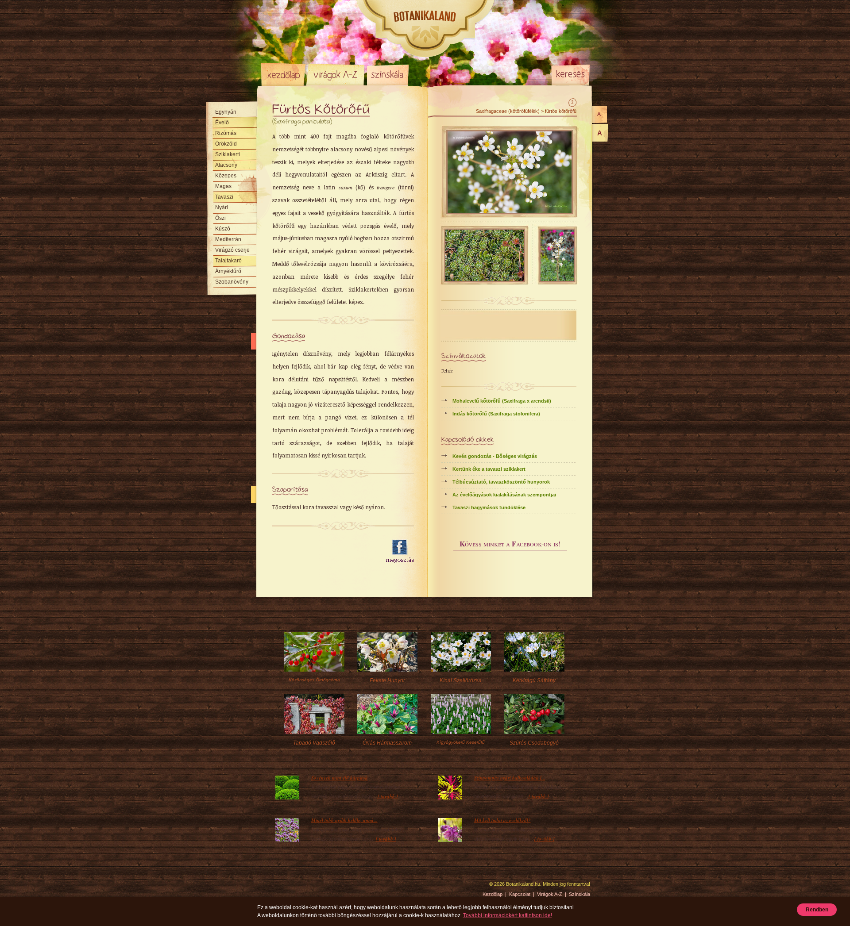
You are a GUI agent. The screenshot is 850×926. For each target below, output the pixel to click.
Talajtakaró (228, 260)
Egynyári (225, 112)
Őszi (220, 218)
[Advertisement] (324, 551)
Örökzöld (226, 144)
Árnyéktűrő (228, 271)
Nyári (221, 207)
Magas (223, 186)
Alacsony (226, 165)
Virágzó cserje (232, 250)
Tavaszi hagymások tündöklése (488, 507)
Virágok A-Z (336, 74)
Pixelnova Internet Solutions (282, 887)
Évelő (222, 122)
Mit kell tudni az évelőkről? (502, 820)
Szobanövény (231, 282)
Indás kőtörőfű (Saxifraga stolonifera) (496, 413)
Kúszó (222, 229)
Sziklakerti (227, 154)
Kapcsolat (519, 894)
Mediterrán (228, 239)
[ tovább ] (388, 796)
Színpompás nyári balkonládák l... (509, 777)
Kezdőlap (283, 74)
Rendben (817, 910)
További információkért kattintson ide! (507, 915)
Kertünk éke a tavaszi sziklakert (488, 469)
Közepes (225, 176)
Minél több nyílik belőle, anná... (344, 820)
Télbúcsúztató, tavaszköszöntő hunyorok (501, 481)
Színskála (388, 74)
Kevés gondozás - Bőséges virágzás (494, 456)
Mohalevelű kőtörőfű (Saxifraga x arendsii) (501, 400)
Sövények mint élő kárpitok (339, 777)
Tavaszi (224, 197)
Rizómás (225, 133)
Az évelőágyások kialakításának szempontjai (504, 494)
